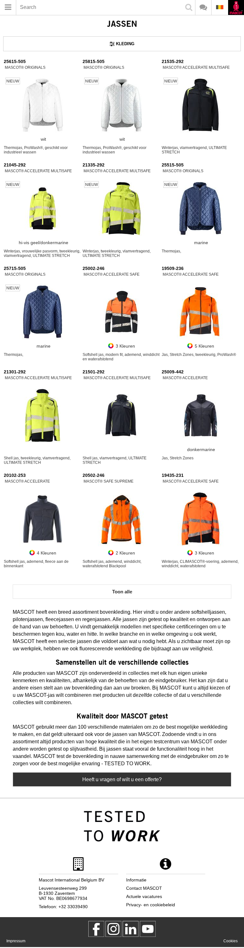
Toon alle (122, 591)
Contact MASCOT (144, 888)
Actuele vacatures (144, 896)
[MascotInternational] (148, 929)
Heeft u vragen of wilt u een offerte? (122, 779)
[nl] (236, 8)
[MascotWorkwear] (96, 929)
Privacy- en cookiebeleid (150, 904)
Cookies (230, 941)
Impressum (15, 941)
